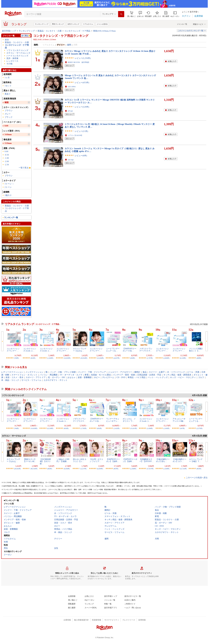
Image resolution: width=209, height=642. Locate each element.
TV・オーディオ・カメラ (71, 375)
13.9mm (8, 143)
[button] (140, 14)
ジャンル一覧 (182, 24)
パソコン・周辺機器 (49, 375)
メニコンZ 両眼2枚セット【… (196, 350)
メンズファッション (34, 372)
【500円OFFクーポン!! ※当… (129, 350)
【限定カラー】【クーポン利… (29, 460)
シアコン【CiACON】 (75, 135)
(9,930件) (67, 469)
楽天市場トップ (9, 31)
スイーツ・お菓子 (157, 372)
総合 (7, 39)
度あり (8, 94)
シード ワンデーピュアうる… (195, 420)
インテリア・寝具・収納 (124, 375)
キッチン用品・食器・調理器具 (177, 375)
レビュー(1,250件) (83, 58)
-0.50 (7, 155)
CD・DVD (120, 377)
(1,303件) (166, 428)
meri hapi (71, 160)
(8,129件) (183, 358)
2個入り (8, 195)
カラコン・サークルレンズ (18, 53)
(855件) (99, 428)
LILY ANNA (72, 86)
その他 (9, 63)
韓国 (7, 102)
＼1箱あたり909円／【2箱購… (62, 460)
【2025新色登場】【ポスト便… (45, 461)
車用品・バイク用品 (137, 377)
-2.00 (7, 161)
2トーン (8, 187)
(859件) (132, 358)
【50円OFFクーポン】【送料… (130, 460)
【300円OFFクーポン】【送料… (113, 460)
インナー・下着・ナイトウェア (92, 372)
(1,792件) (83, 428)
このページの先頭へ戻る (197, 477)
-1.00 (7, 158)
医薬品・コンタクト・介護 (50, 31)
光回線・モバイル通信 (101, 375)
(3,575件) (199, 428)
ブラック (9, 117)
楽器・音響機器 (85, 377)
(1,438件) (50, 358)
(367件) (182, 428)
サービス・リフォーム (31, 380)
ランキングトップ (41, 24)
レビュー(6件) (81, 155)
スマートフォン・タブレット (24, 375)
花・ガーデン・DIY (56, 377)
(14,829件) (67, 358)
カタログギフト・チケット (55, 380)
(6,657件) (116, 358)
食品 (145, 372)
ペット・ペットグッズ (158, 377)
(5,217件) (83, 469)
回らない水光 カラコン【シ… (79, 460)
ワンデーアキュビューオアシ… (112, 420)
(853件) (33, 358)
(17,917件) (150, 469)
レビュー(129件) (82, 107)
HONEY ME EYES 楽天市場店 (78, 62)
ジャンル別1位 (102, 24)
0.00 (6, 151)
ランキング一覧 (11, 217)
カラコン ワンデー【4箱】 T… (195, 460)
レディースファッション (12, 372)
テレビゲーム (108, 377)
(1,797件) (150, 358)
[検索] (121, 14)
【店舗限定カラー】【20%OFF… (146, 460)
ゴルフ (201, 377)
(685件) (49, 469)
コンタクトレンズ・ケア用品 (77, 31)
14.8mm (8, 134)
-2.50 (7, 164)
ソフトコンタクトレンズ (17, 50)
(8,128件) (50, 428)
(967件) (116, 469)
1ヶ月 (7, 77)
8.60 (6, 126)
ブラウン (9, 110)
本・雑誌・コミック (10, 380)
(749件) (16, 358)
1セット (8, 86)
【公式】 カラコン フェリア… (96, 460)
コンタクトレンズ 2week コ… (29, 350)
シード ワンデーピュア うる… (112, 350)
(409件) (198, 358)
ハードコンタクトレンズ (17, 56)
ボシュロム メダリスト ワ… (129, 420)
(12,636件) (100, 358)
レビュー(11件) (81, 131)
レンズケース (12, 61)
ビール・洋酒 (193, 372)
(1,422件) (116, 428)
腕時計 (137, 372)
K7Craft (70, 111)
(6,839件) (100, 469)
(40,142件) (34, 469)
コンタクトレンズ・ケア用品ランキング (60, 35)
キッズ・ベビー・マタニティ (183, 377)
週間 (69, 45)
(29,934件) (83, 358)
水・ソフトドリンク (176, 372)
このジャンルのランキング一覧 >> (191, 31)
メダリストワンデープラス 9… (145, 350)
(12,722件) (183, 469)
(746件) (16, 428)
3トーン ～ (9, 184)
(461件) (198, 469)
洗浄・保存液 (12, 58)
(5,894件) (166, 358)
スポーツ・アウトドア (36, 377)
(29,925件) (17, 469)
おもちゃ (71, 377)
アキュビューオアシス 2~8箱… (179, 420)
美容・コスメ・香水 (14, 377)
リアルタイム (88, 24)
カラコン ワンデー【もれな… (79, 350)
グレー (8, 114)
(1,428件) (166, 469)
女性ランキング (73, 24)
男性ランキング (58, 24)
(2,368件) (133, 469)
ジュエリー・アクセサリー (120, 372)
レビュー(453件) (82, 82)
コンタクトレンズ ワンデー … (13, 350)
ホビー (97, 377)
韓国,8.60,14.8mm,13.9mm (104, 31)
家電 (87, 375)
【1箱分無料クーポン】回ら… (163, 460)
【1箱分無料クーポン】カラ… (179, 460)
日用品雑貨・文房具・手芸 (149, 375)
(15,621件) (133, 428)
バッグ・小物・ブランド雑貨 (63, 372)
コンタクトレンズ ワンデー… (96, 350)
